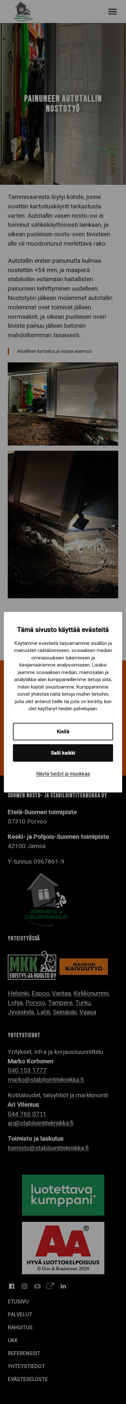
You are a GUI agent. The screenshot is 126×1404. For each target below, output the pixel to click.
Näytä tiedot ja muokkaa (63, 774)
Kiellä (63, 732)
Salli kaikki (63, 753)
